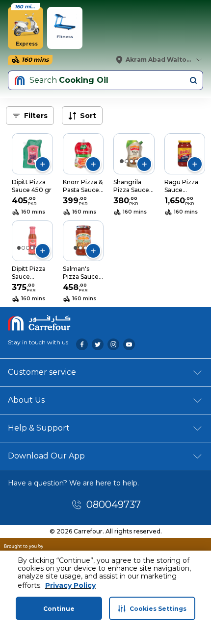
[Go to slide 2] (35, 161)
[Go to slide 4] (136, 161)
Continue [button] (59, 608)
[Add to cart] (43, 164)
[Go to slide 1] (30, 161)
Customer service (42, 372)
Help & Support (39, 428)
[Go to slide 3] (131, 161)
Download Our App (46, 455)
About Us (26, 400)
